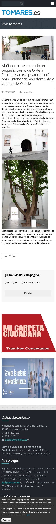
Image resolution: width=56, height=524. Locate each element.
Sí (8, 282)
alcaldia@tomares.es (17, 439)
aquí (27, 514)
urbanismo (28, 92)
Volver (13, 256)
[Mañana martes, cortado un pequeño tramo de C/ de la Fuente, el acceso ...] (28, 58)
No (16, 282)
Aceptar (6, 520)
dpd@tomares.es (11, 482)
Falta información (32, 282)
